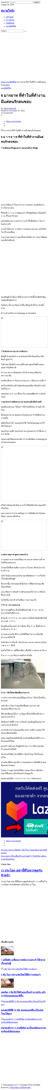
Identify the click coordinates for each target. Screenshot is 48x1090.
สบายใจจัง (7, 10)
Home (3, 82)
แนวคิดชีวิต (11, 82)
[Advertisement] (24, 56)
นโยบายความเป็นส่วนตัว (20, 1087)
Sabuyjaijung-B (10, 108)
